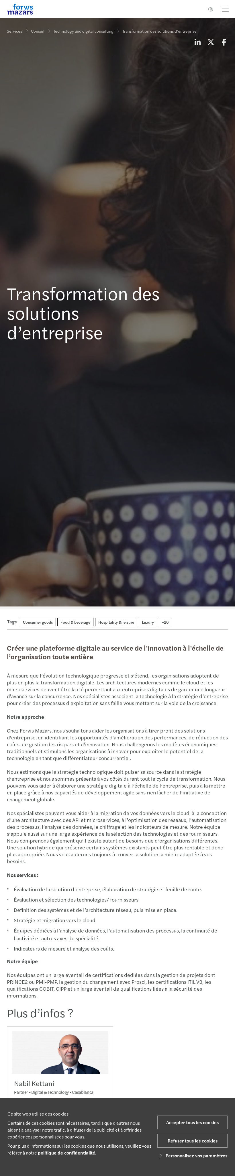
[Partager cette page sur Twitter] (210, 42)
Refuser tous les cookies (193, 1140)
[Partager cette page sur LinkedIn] (197, 42)
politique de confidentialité (66, 1152)
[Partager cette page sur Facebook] (224, 42)
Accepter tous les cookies (192, 1122)
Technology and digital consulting (83, 31)
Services (14, 31)
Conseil (37, 31)
